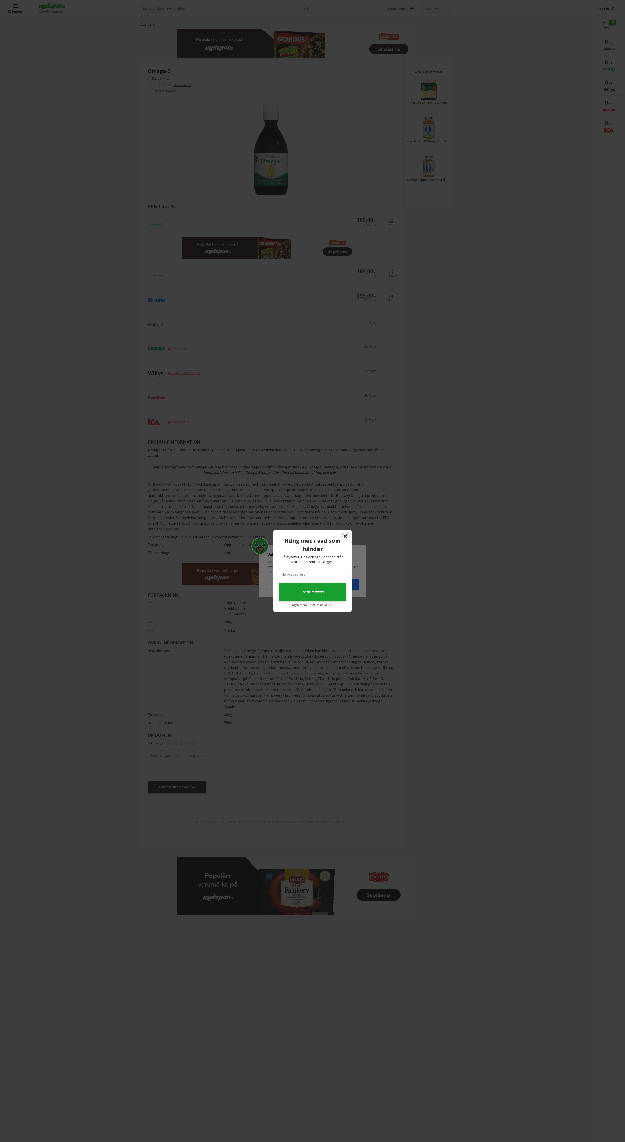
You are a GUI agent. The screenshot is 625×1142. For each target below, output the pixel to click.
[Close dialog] (345, 536)
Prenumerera (312, 592)
